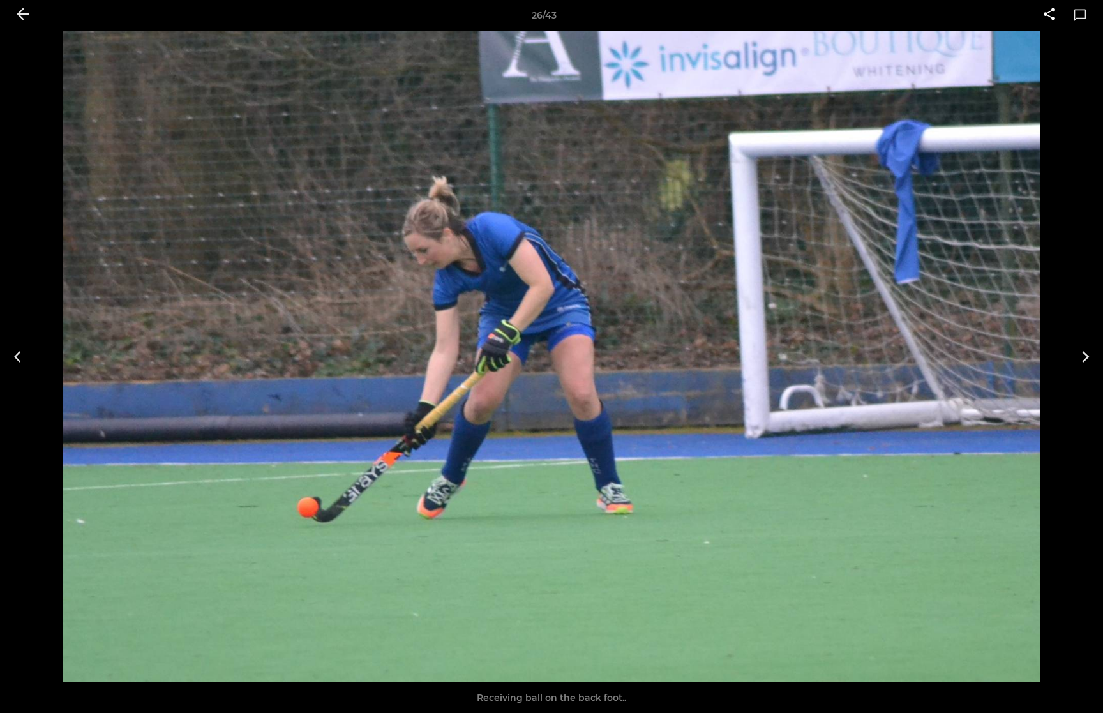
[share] (1049, 15)
